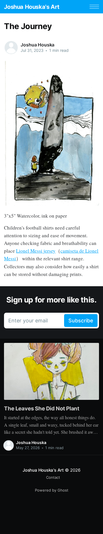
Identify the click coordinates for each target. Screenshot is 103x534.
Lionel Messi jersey (36, 250)
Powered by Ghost (51, 490)
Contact (53, 477)
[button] (94, 6)
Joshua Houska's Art (31, 6)
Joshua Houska (37, 45)
